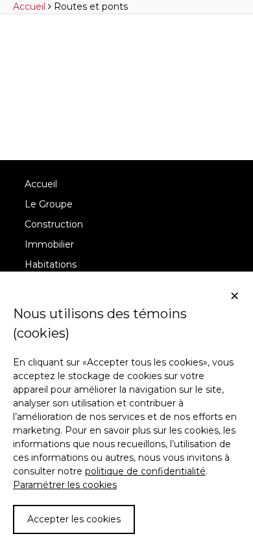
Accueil (41, 184)
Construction (54, 224)
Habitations (51, 264)
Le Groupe (49, 204)
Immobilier (49, 244)
